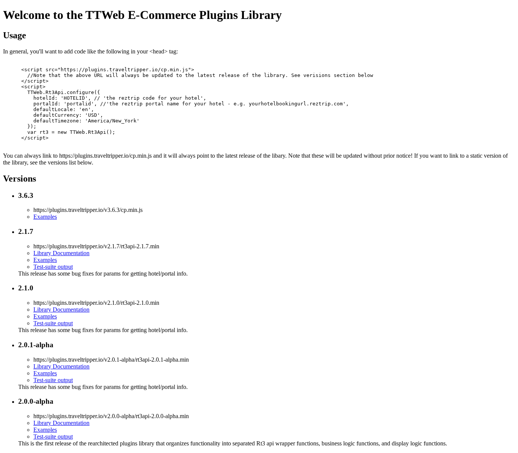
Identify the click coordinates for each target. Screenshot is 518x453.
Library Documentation (61, 253)
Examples (45, 216)
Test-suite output (53, 266)
